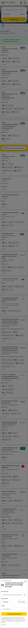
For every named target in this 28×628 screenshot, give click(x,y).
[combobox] (13, 595)
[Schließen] (25, 581)
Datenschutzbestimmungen (7, 618)
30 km (22, 602)
